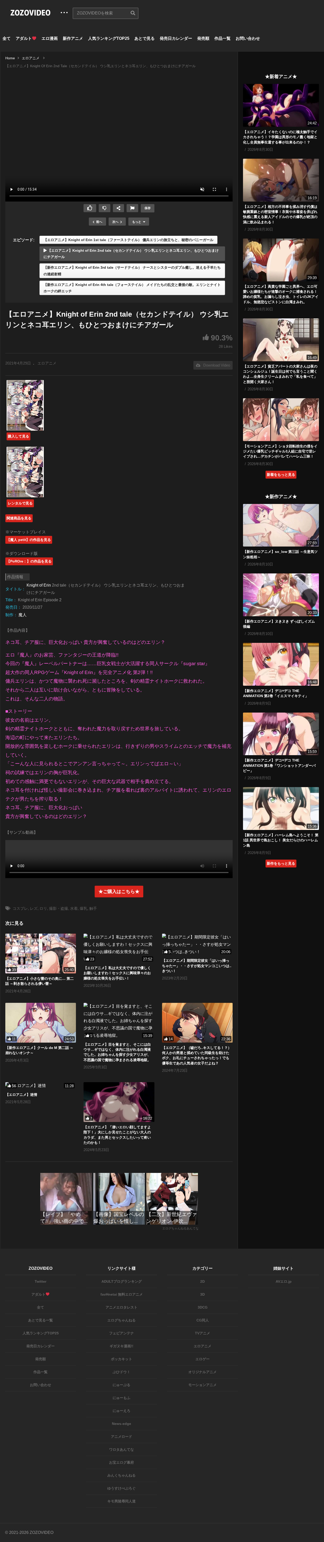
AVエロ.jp (284, 1281)
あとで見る (144, 38)
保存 (148, 208)
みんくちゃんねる (121, 1475)
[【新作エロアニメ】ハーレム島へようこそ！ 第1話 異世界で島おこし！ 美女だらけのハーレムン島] (281, 808)
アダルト (24, 38)
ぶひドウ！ (121, 1372)
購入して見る (18, 436)
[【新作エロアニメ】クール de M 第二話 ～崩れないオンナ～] (40, 1023)
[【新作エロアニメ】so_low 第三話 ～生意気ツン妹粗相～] (281, 525)
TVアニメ (202, 1333)
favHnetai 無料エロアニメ (121, 1294)
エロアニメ (46, 363)
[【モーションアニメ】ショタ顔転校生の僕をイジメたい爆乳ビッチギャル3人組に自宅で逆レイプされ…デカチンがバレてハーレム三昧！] (281, 419)
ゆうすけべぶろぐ (121, 1488)
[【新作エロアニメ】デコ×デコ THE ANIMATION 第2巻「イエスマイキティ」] (281, 664)
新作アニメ (73, 38)
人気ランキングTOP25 (108, 38)
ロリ (43, 908)
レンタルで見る (20, 503)
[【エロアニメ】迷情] (40, 1086)
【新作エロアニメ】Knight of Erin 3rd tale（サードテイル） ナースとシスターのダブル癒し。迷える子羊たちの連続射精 (132, 270)
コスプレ (20, 908)
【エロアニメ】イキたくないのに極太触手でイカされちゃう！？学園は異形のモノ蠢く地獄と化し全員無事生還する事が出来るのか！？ (280, 137)
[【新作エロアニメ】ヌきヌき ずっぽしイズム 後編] (281, 594)
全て (7, 38)
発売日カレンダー (176, 38)
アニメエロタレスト (121, 1307)
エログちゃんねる (121, 1320)
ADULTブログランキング (122, 1281)
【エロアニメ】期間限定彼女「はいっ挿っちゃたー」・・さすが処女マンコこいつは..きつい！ (196, 965)
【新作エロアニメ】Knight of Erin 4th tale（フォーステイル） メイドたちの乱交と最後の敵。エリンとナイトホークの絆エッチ (132, 288)
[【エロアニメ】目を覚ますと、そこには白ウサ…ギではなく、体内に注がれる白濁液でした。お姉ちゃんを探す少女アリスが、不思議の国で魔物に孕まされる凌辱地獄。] (119, 1021)
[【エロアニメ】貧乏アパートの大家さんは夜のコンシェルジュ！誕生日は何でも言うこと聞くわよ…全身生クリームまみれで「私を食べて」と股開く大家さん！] (281, 339)
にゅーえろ (121, 1411)
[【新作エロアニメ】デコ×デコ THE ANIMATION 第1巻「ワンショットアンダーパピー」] (281, 734)
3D (202, 1294)
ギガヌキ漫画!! (121, 1346)
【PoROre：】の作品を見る (29, 561)
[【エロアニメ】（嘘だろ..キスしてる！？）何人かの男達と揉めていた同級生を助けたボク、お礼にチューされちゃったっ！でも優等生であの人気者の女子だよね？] (197, 1023)
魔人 (22, 615)
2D (202, 1281)
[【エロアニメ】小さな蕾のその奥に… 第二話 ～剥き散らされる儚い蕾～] (40, 953)
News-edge (121, 1424)
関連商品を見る (19, 518)
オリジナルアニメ (202, 1372)
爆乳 (83, 908)
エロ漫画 (50, 38)
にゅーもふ (121, 1398)
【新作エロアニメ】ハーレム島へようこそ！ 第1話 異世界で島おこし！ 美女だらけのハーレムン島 (280, 840)
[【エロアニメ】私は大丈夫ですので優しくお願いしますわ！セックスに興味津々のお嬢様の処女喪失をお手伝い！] (119, 948)
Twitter (40, 1281)
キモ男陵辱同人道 (121, 1501)
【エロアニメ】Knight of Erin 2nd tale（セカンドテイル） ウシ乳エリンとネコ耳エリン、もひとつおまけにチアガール (131, 253)
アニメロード (121, 1437)
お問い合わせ (248, 38)
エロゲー (202, 1359)
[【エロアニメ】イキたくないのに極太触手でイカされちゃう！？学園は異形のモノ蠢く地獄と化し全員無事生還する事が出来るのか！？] (281, 105)
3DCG (203, 1307)
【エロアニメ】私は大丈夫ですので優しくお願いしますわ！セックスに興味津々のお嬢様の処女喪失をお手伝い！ (117, 973)
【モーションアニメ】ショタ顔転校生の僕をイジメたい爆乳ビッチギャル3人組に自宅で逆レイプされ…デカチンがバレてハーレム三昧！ (280, 451)
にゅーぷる (121, 1385)
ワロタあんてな (121, 1449)
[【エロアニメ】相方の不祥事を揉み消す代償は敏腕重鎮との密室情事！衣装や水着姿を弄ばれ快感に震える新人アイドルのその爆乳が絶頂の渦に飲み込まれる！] (281, 180)
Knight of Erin (39, 585)
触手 (93, 908)
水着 (74, 908)
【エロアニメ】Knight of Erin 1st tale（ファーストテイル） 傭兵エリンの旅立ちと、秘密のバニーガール (128, 240)
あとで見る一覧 (40, 1320)
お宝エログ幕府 (121, 1462)
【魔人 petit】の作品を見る (29, 540)
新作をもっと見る (281, 863)
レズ (33, 908)
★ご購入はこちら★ (118, 891)
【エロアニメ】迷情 (21, 1095)
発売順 (203, 38)
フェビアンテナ (121, 1333)
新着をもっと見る (281, 475)
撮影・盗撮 (58, 908)
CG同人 (202, 1320)
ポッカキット (121, 1359)
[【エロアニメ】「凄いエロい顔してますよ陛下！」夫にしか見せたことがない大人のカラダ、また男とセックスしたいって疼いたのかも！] (119, 1102)
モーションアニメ (202, 1385)
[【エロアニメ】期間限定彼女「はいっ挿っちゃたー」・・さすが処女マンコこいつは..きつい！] (197, 944)
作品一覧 (222, 38)
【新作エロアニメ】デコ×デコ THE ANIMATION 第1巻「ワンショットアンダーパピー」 (279, 765)
